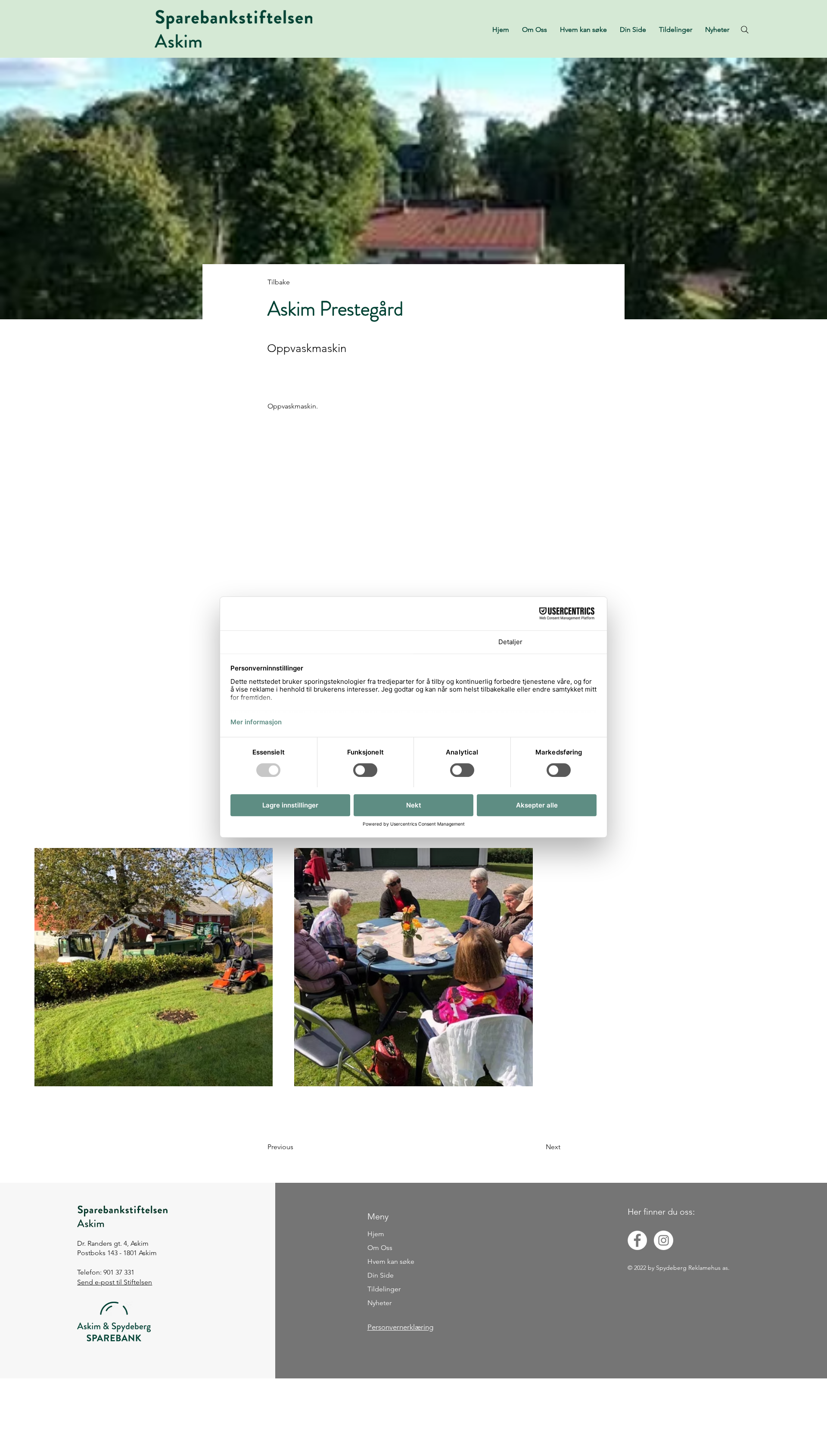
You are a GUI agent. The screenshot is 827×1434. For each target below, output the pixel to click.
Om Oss (379, 1248)
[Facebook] (637, 1240)
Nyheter (379, 1303)
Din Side (380, 1275)
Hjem (375, 1234)
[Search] (745, 30)
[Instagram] (663, 1240)
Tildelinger (384, 1289)
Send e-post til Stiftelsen (114, 1282)
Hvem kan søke (390, 1261)
